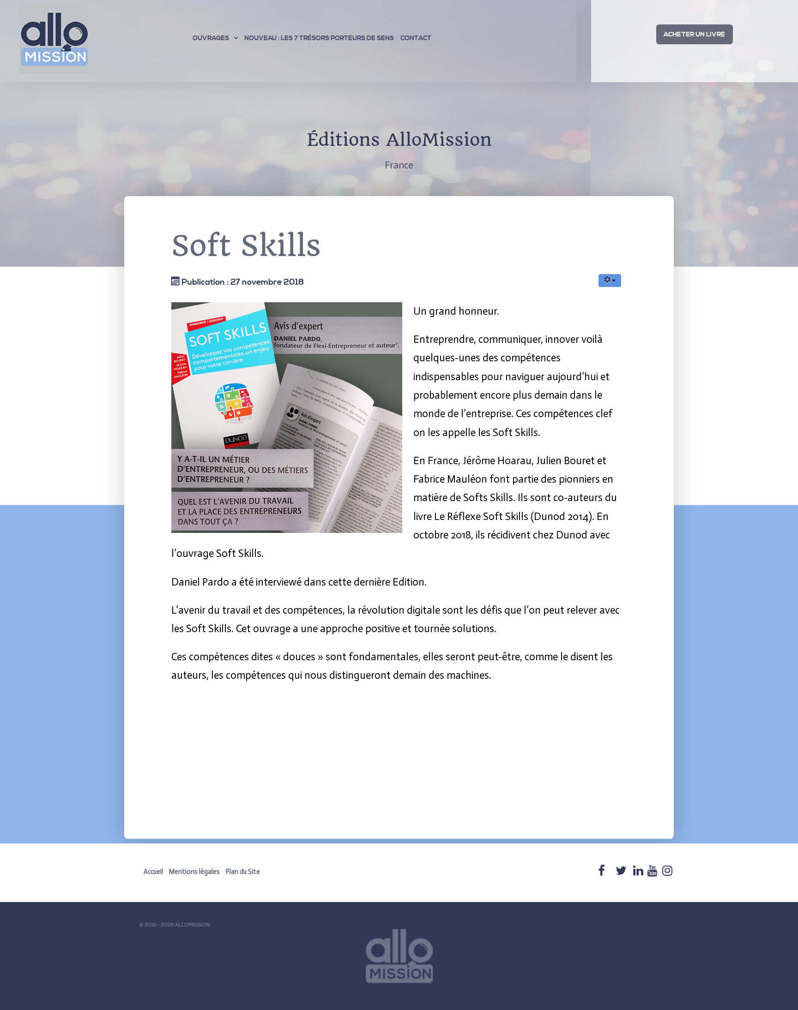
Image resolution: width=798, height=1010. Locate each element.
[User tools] (609, 280)
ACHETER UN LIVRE (694, 34)
